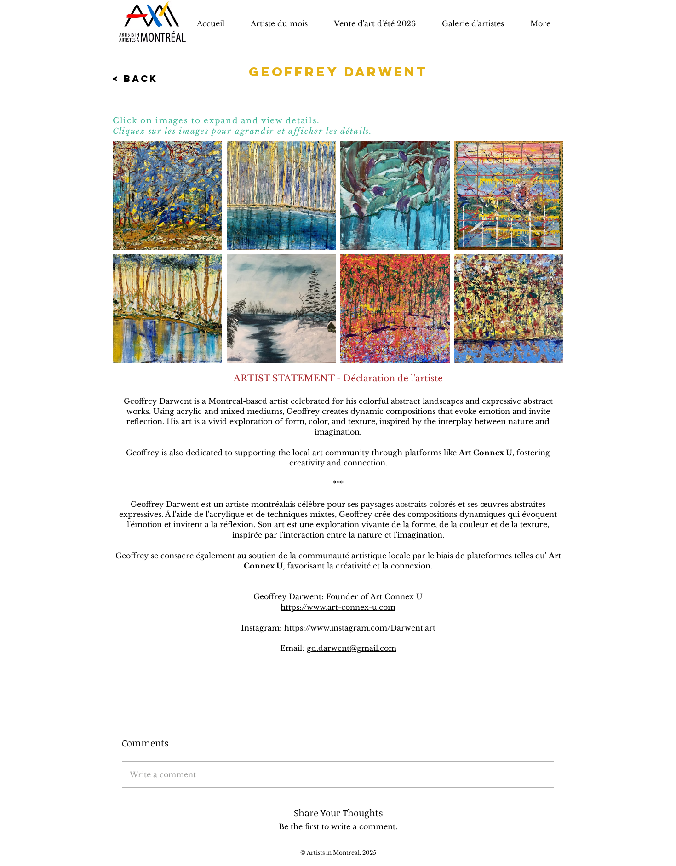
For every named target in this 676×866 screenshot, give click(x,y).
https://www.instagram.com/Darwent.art (359, 627)
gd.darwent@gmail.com (351, 648)
